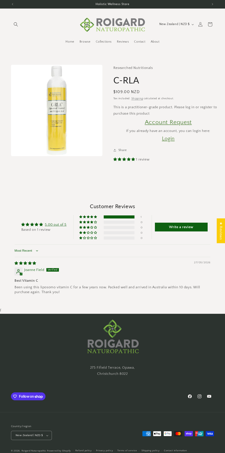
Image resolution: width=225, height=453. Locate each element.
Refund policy (83, 450)
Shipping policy (151, 450)
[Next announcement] (212, 4)
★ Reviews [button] (221, 231)
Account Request (168, 122)
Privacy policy (104, 450)
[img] (25, 263)
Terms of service (127, 450)
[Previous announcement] (12, 4)
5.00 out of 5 (56, 225)
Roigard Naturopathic (34, 450)
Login (168, 139)
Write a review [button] (181, 227)
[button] (16, 24)
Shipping (137, 98)
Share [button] (122, 150)
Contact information (175, 450)
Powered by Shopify (59, 450)
